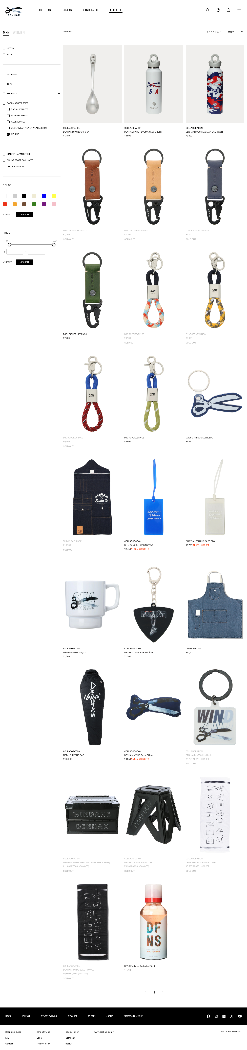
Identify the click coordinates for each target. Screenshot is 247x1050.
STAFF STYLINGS (49, 1016)
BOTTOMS (12, 93)
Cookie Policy (72, 1032)
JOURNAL (26, 1016)
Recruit (69, 1043)
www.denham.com (103, 1032)
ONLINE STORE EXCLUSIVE (20, 160)
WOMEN (19, 32)
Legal (39, 1038)
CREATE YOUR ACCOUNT (133, 1016)
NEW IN (10, 48)
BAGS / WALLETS (19, 109)
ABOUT (109, 1016)
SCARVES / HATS (19, 115)
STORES (92, 1016)
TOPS (9, 84)
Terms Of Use (43, 1032)
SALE (9, 54)
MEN (6, 32)
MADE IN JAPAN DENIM (18, 154)
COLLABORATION (15, 166)
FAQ (7, 1038)
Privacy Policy (43, 1043)
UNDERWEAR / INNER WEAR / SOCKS (29, 128)
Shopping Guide (13, 1032)
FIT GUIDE (72, 1016)
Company (70, 1038)
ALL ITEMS (12, 74)
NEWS (8, 1016)
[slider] (9, 244)
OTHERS (15, 134)
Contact (9, 1043)
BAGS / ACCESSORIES (17, 103)
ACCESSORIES (18, 121)
